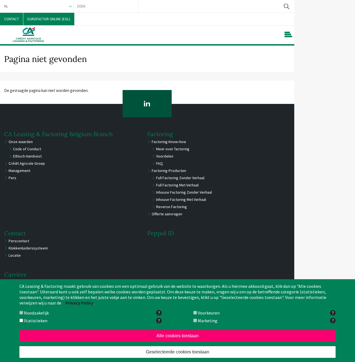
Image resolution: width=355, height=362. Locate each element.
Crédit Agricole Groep (27, 163)
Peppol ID (160, 233)
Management (19, 171)
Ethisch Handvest (27, 156)
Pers (12, 178)
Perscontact (19, 241)
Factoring (160, 134)
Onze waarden (21, 142)
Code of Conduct (27, 149)
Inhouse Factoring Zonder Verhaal (184, 192)
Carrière (15, 275)
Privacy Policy (79, 303)
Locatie (15, 255)
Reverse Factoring (171, 207)
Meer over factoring (172, 149)
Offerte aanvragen (167, 214)
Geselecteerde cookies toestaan (177, 351)
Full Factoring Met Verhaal (177, 185)
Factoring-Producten (169, 171)
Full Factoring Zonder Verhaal (180, 178)
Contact (15, 233)
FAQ (159, 163)
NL (6, 6)
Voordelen (164, 156)
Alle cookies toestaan (177, 335)
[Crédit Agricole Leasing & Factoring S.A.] (28, 34)
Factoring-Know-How (169, 142)
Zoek (286, 6)
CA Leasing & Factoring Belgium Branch (58, 134)
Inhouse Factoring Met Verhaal (181, 199)
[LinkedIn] (147, 103)
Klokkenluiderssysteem (28, 248)
